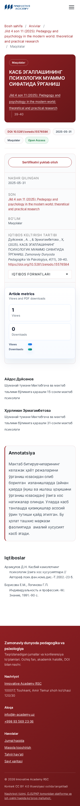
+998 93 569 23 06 (19, 721)
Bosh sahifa (13, 26)
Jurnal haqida (14, 740)
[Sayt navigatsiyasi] (71, 7)
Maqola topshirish (17, 747)
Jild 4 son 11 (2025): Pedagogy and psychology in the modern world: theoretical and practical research (38, 36)
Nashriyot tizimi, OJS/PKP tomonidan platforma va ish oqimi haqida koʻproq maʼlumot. (38, 796)
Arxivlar (35, 26)
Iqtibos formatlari (31, 274)
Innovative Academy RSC (23, 683)
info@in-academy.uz (19, 714)
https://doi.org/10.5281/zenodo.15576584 (38, 264)
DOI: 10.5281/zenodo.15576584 (28, 131)
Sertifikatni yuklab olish (40, 162)
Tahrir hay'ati (13, 754)
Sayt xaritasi (13, 761)
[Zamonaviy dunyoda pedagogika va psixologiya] (17, 7)
